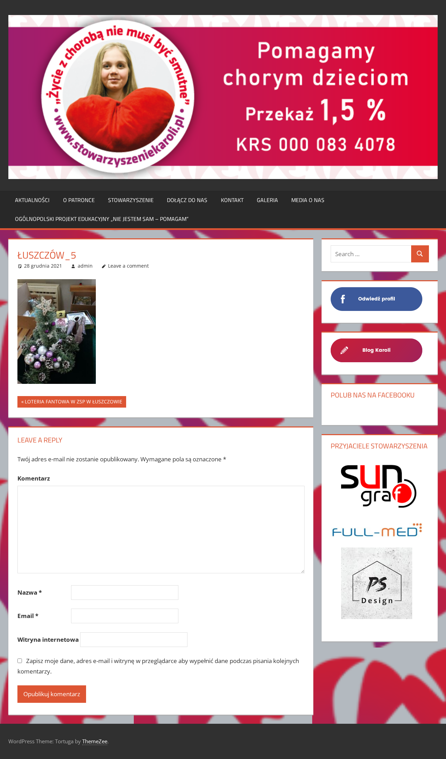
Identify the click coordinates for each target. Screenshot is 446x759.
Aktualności (32, 200)
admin (85, 265)
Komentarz (33, 478)
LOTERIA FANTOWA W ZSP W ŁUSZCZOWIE (73, 403)
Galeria (267, 200)
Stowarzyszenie (131, 200)
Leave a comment (128, 265)
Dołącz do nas (187, 200)
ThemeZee (94, 741)
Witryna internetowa (48, 639)
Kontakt (232, 200)
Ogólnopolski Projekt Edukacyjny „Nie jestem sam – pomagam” (102, 219)
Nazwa (29, 592)
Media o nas (307, 200)
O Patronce (79, 200)
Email (27, 616)
